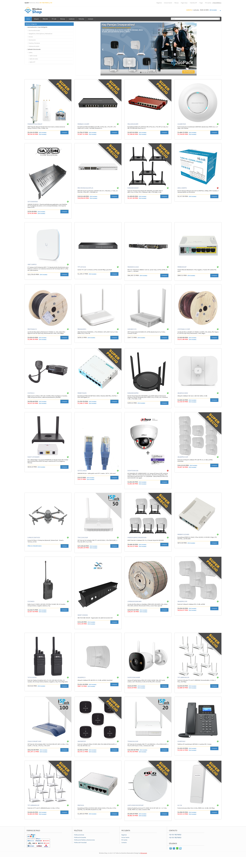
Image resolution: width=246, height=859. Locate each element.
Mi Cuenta (208, 3)
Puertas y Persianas (34, 43)
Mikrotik (45, 19)
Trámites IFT (193, 3)
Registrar (159, 3)
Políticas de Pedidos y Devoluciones (84, 840)
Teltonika (81, 19)
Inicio (28, 19)
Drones (31, 37)
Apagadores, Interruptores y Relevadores (40, 33)
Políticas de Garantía (80, 837)
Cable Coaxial (33, 56)
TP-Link (54, 19)
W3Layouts (143, 853)
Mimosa (62, 19)
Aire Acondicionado (34, 30)
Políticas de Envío (79, 835)
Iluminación (32, 40)
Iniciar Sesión (168, 3)
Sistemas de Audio (34, 46)
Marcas (177, 3)
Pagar (201, 3)
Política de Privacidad (80, 842)
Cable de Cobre (33, 59)
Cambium (71, 19)
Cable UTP (32, 62)
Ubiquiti (36, 19)
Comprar (64, 132)
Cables (30, 52)
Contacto (90, 19)
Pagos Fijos (184, 3)
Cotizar (64, 546)
